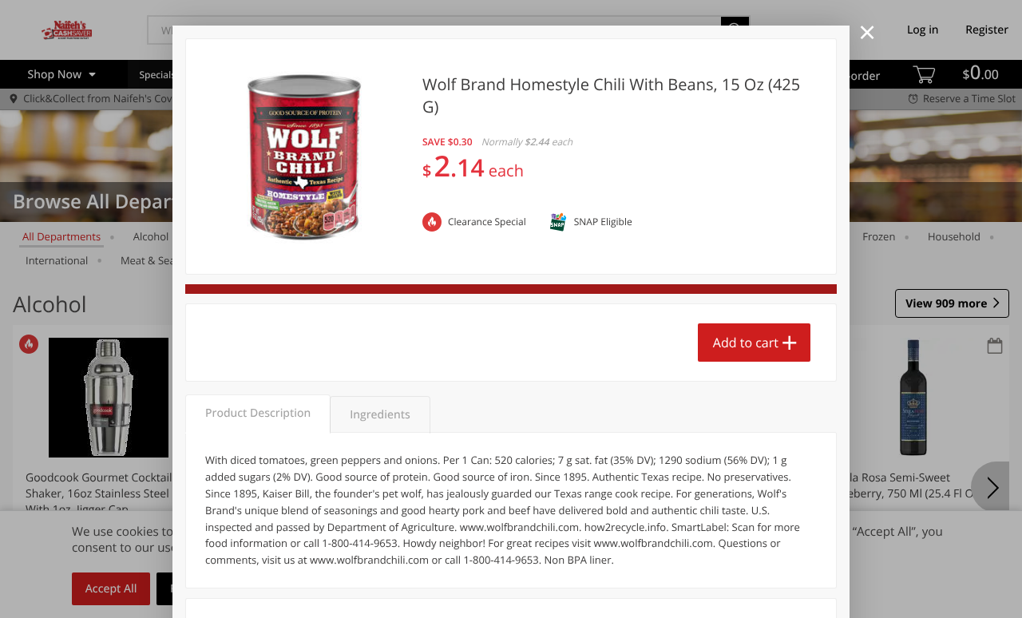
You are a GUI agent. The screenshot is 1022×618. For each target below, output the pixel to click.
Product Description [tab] (258, 413)
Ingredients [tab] (380, 414)
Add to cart (745, 342)
